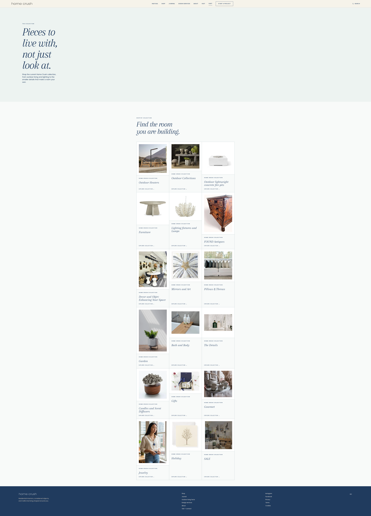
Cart (210, 3)
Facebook (268, 497)
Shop (163, 3)
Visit (203, 3)
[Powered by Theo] (350, 494)
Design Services (184, 3)
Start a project (224, 3)
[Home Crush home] (22, 4)
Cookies (268, 506)
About (196, 3)
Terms (267, 503)
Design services (187, 503)
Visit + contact (186, 509)
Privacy (267, 500)
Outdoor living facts (188, 500)
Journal (172, 3)
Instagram (268, 493)
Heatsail (155, 3)
